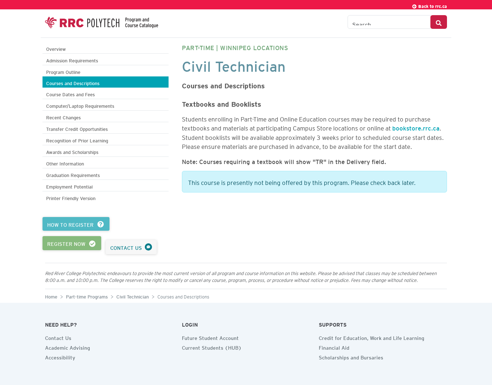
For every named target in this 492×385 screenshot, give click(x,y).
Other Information (65, 162)
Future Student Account (210, 337)
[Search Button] (438, 22)
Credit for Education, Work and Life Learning (371, 337)
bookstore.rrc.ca (415, 127)
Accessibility (60, 356)
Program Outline (63, 71)
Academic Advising (67, 347)
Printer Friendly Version (70, 197)
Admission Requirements (72, 59)
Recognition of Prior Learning (77, 139)
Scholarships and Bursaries (351, 356)
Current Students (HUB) (212, 347)
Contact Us (58, 337)
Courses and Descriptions (72, 82)
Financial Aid (334, 347)
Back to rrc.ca (432, 5)
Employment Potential (69, 185)
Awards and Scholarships (72, 151)
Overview (56, 48)
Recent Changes (63, 116)
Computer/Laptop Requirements (80, 105)
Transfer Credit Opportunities (77, 128)
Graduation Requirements (73, 174)
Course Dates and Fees (70, 93)
